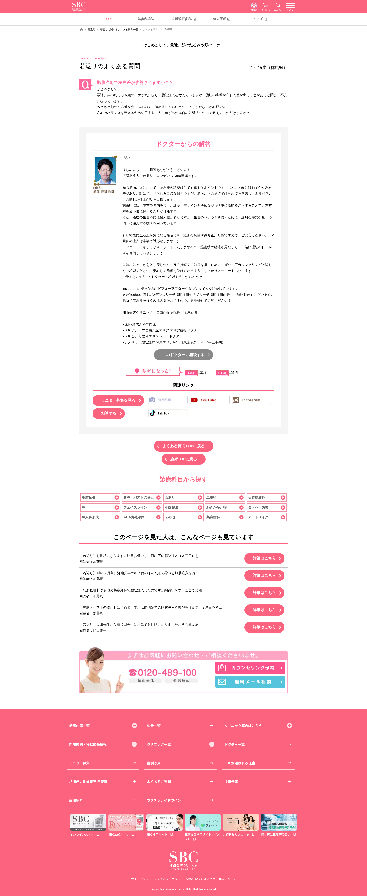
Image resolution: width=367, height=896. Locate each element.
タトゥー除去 (258, 507)
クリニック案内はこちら (243, 725)
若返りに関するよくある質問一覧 (119, 29)
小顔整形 (171, 507)
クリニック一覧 (159, 744)
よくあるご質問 (159, 781)
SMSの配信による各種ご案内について (211, 879)
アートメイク (258, 517)
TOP (107, 18)
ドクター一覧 (234, 744)
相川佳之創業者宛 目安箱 (88, 781)
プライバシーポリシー (169, 879)
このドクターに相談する (183, 355)
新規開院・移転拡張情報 (88, 744)
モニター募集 (79, 762)
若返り (91, 29)
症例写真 (154, 762)
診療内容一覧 (79, 725)
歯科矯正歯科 (181, 18)
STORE (266, 9)
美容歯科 (213, 517)
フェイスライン (135, 507)
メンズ (258, 18)
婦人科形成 (90, 517)
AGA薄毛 (219, 18)
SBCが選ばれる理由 (239, 762)
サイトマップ (140, 879)
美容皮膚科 (145, 18)
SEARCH (278, 9)
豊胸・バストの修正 (138, 497)
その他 (170, 517)
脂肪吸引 (88, 497)
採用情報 (231, 781)
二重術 (211, 497)
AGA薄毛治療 (134, 517)
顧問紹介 (76, 800)
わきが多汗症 (216, 507)
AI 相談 (254, 9)
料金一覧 (154, 725)
